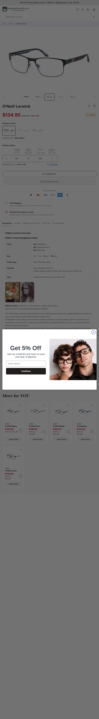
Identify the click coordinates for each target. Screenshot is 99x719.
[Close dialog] (93, 332)
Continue (26, 371)
